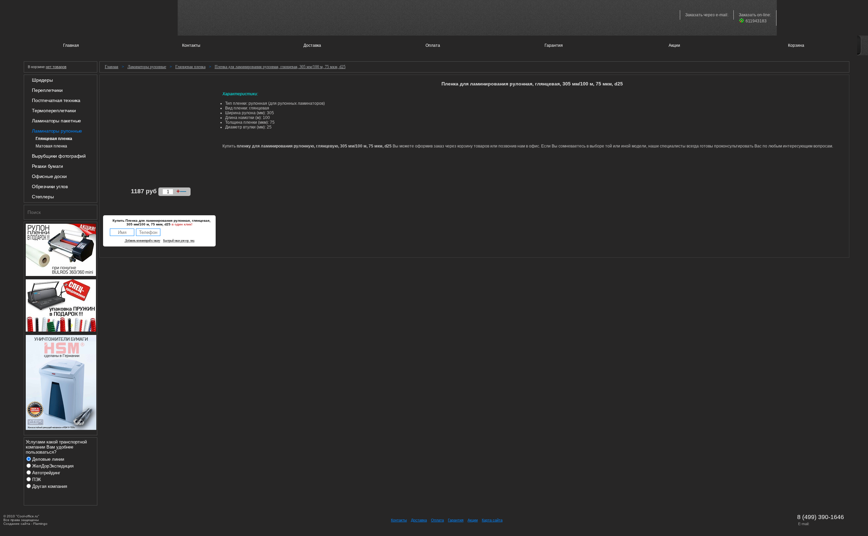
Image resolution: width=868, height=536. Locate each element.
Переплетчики (47, 90)
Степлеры (43, 196)
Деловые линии (48, 459)
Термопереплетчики (54, 110)
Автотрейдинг (46, 472)
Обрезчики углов (50, 186)
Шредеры (42, 80)
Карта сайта (492, 520)
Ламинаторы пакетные (56, 120)
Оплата (437, 520)
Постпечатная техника (56, 100)
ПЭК (36, 479)
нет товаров (56, 67)
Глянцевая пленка (190, 66)
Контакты (399, 520)
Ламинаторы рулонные (57, 131)
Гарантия (455, 520)
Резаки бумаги (47, 166)
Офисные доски (49, 176)
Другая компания (49, 486)
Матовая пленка (51, 146)
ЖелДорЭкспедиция (53, 466)
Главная (111, 66)
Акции (473, 520)
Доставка (419, 520)
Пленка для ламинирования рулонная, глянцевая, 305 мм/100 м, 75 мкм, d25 (280, 66)
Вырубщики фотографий (59, 156)
